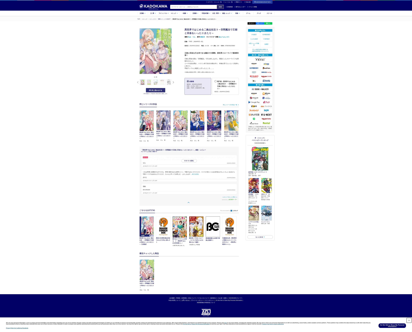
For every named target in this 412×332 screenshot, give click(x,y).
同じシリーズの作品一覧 (230, 105)
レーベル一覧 (229, 2)
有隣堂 (266, 44)
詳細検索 (230, 7)
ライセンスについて (203, 298)
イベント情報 (252, 7)
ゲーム (248, 13)
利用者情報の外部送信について (206, 302)
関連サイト (239, 2)
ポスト (252, 23)
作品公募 (248, 2)
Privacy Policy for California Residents (17, 328)
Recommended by (225, 210)
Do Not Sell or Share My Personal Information (229, 300)
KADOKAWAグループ (235, 298)
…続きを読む (200, 159)
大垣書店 (254, 34)
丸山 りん (191, 37)
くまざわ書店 (254, 39)
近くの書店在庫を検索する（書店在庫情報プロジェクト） (260, 50)
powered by (225, 199)
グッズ (259, 13)
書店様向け (213, 298)
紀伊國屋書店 (266, 34)
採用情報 (184, 298)
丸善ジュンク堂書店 (254, 44)
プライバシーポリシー (197, 300)
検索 (220, 7)
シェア (261, 23)
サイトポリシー (209, 300)
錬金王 (202, 37)
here (225, 322)
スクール (269, 13)
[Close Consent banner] (409, 320)
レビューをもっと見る (229, 197)
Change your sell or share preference (273, 324)
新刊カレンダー (241, 7)
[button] (172, 82)
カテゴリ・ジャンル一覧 (215, 2)
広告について (192, 298)
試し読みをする (157, 90)
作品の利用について (174, 300)
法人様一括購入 (222, 298)
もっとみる (259, 237)
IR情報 (178, 298)
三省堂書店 (266, 39)
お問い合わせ (185, 300)
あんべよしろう (224, 37)
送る (269, 23)
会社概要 (172, 298)
